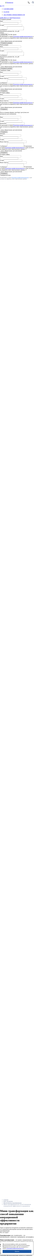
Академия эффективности (14, 15)
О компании (8, 9)
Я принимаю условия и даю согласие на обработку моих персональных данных (17, 37)
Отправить (4, 91)
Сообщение (3, 29)
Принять (17, 1251)
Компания (3, 123)
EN (3, 6)
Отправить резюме (6, 43)
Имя (1, 21)
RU (1, 6)
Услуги (6, 12)
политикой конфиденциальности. (15, 1248)
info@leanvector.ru (15, 17)
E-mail (2, 25)
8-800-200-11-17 (4, 17)
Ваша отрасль (4, 78)
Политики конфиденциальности (22, 36)
